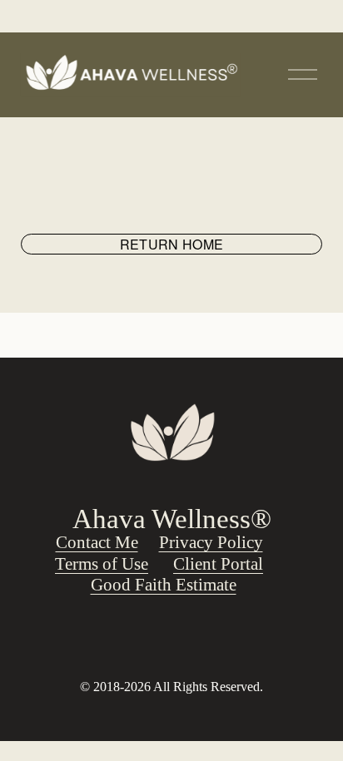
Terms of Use (101, 564)
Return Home (172, 244)
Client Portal (218, 564)
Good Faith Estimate (163, 585)
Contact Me (97, 542)
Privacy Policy (211, 542)
